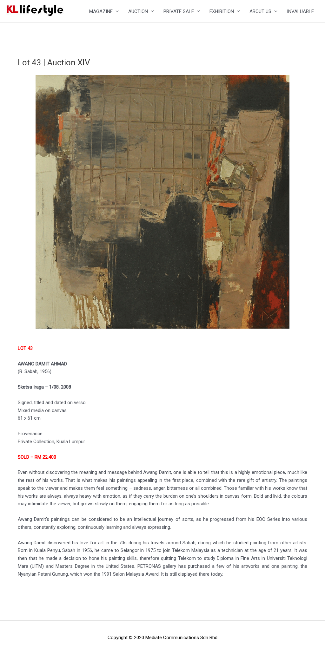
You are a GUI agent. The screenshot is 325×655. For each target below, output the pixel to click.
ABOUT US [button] (260, 11)
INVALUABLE (300, 11)
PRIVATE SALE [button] (178, 11)
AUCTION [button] (138, 11)
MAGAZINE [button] (101, 11)
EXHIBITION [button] (221, 11)
